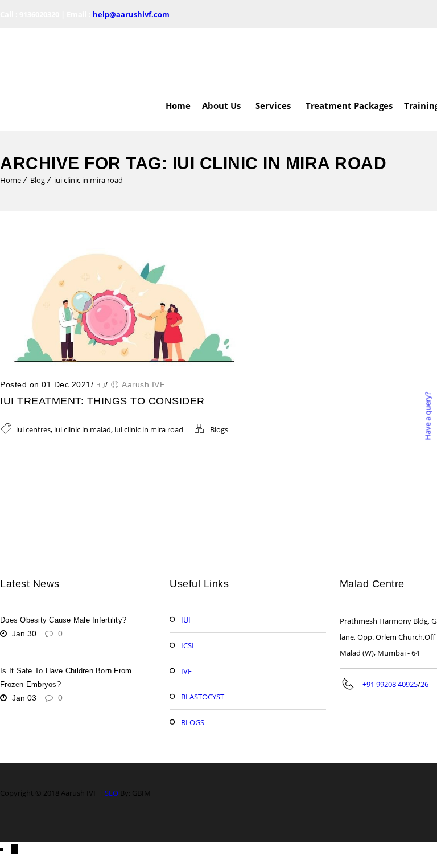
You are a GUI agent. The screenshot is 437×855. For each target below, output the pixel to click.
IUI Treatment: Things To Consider (102, 349)
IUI (186, 568)
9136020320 (39, 14)
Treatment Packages (349, 54)
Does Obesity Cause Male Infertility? (63, 568)
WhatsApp (34, 817)
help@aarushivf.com (131, 14)
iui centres (33, 378)
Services (273, 54)
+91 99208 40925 (390, 633)
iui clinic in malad (82, 378)
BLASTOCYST (202, 645)
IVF (186, 620)
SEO (111, 742)
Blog (37, 129)
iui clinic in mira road (88, 129)
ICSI (187, 594)
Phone (29, 837)
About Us (221, 54)
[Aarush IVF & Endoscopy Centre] (57, 54)
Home (178, 54)
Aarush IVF (143, 333)
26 (424, 633)
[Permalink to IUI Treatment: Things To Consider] (121, 312)
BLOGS (192, 671)
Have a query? (427, 415)
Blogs (219, 378)
